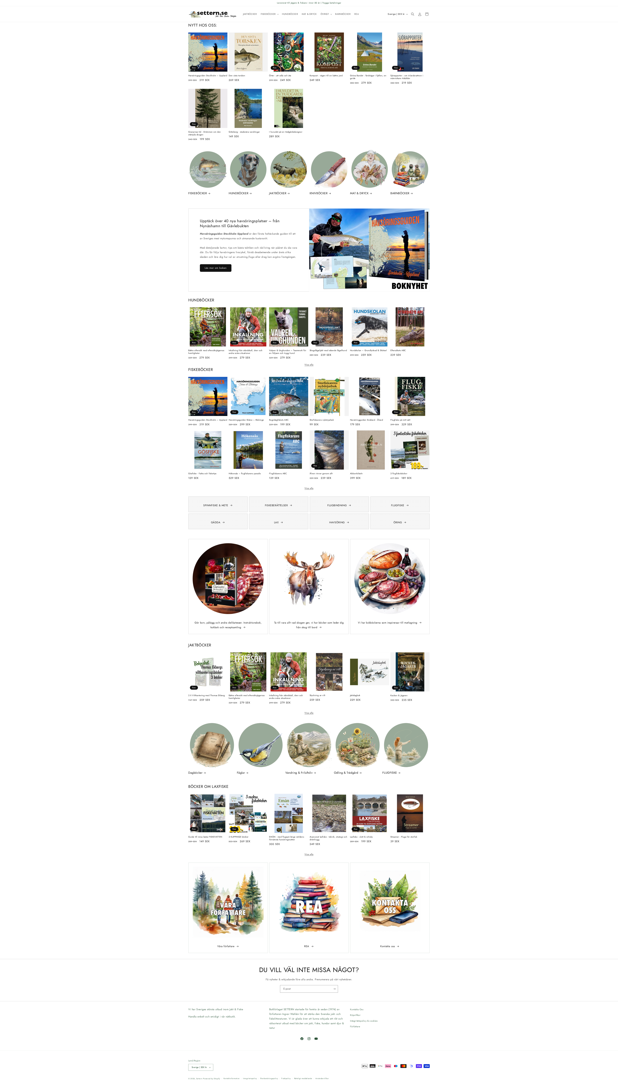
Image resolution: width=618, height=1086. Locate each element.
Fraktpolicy (286, 1078)
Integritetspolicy (250, 1078)
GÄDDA (215, 522)
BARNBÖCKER (399, 193)
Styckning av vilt (317, 695)
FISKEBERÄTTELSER (276, 505)
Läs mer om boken (216, 268)
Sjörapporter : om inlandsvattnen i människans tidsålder (406, 77)
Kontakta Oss (356, 1009)
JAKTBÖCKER (277, 193)
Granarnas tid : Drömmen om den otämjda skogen (204, 133)
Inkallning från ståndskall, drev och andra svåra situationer (245, 352)
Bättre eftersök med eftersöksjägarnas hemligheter (206, 352)
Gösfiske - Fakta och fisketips (202, 473)
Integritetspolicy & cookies (364, 1020)
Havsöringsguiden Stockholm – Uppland (207, 75)
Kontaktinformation (232, 1078)
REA (306, 946)
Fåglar (241, 773)
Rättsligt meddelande (303, 1078)
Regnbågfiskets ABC (279, 420)
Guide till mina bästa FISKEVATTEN (205, 837)
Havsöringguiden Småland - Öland (366, 420)
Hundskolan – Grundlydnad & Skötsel (368, 350)
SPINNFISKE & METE (215, 505)
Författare (355, 1026)
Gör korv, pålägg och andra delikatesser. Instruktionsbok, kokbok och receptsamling (228, 625)
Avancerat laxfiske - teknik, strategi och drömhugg (328, 838)
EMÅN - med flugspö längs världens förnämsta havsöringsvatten (286, 838)
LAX (276, 522)
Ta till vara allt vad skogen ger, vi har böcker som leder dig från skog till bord (309, 625)
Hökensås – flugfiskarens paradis (245, 473)
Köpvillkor (355, 1015)
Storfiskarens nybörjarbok (322, 420)
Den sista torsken (237, 75)
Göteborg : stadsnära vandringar (244, 132)
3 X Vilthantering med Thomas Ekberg (206, 695)
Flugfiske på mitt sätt (400, 420)
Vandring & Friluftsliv (299, 773)
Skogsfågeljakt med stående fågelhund (328, 350)
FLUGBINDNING (337, 505)
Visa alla (308, 364)
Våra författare (225, 946)
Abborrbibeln (356, 473)
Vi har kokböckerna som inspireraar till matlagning (387, 623)
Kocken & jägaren (399, 695)
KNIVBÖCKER (319, 193)
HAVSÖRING (337, 522)
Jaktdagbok (355, 695)
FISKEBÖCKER (197, 193)
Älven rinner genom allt (321, 473)
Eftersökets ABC (398, 350)
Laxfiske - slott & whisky (361, 837)
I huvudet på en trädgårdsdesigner (285, 132)
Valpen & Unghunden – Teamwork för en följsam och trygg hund (287, 352)
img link (228, 545)
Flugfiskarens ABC (278, 473)
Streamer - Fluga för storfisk (403, 837)
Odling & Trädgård (346, 773)
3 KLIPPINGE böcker (238, 837)
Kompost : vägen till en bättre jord (326, 75)
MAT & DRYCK (359, 193)
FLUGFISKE (397, 505)
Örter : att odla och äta (280, 75)
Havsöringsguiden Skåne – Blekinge (246, 420)
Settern (199, 1078)
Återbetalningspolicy (269, 1078)
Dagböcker (195, 773)
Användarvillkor (322, 1078)
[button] (269, 14)
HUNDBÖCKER (238, 193)
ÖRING (397, 522)
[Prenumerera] (334, 989)
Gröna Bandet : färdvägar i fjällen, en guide (368, 77)
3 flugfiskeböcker (398, 473)
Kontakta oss (387, 946)
